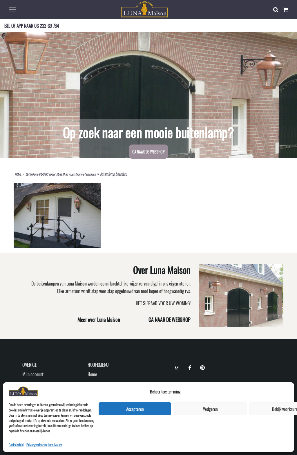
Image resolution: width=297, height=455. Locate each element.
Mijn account (33, 374)
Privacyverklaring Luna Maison (44, 444)
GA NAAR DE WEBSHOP (148, 152)
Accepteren (135, 409)
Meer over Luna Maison (98, 319)
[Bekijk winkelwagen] (288, 9)
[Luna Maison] (144, 8)
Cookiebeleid (16, 444)
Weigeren (210, 409)
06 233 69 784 (46, 25)
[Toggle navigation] (12, 9)
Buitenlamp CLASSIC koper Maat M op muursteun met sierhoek (61, 174)
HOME (18, 174)
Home (92, 374)
